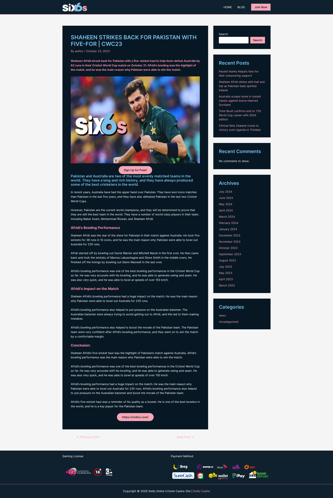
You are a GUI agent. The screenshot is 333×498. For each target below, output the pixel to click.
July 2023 (225, 266)
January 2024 (228, 229)
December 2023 (229, 235)
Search (223, 34)
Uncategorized (228, 321)
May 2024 (225, 204)
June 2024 (226, 198)
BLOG (241, 7)
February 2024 (228, 223)
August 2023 (227, 260)
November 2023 (229, 241)
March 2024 (227, 216)
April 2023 (226, 279)
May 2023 (225, 273)
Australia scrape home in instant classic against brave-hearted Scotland (240, 100)
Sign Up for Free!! (135, 170)
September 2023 (230, 254)
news (222, 315)
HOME (228, 7)
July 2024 (225, 191)
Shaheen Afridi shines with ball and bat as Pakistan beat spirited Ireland (242, 86)
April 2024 (226, 210)
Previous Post (87, 436)
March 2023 (227, 285)
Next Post (185, 436)
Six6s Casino (201, 491)
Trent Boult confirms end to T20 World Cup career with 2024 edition (240, 115)
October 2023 (228, 248)
